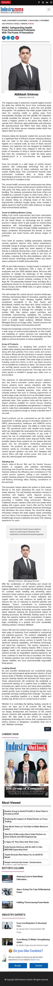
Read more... (36, 960)
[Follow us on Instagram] (51, 2)
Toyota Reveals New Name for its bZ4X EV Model (24, 856)
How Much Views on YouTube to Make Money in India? (26, 827)
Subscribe (6, 2)
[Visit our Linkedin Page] (47, 2)
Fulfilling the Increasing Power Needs (33, 902)
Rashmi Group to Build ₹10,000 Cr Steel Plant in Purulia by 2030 (26, 812)
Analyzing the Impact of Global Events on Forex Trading (26, 820)
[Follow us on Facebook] (39, 2)
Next (48, 729)
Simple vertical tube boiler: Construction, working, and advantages (23, 863)
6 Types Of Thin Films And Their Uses (21, 842)
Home (4, 20)
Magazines (34, 20)
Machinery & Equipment (18, 20)
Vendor (24, 24)
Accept (18, 965)
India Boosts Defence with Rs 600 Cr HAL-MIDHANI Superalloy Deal (24, 848)
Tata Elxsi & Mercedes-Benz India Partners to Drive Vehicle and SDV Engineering (25, 835)
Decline (38, 965)
